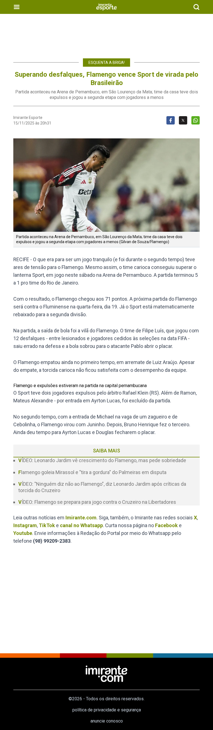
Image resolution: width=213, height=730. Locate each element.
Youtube (22, 533)
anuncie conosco (106, 721)
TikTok (47, 525)
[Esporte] (106, 7)
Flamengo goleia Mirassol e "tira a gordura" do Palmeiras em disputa (92, 472)
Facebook (166, 525)
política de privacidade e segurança (106, 709)
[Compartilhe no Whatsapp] (195, 120)
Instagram (25, 525)
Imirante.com (81, 517)
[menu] (16, 7)
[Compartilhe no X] (183, 120)
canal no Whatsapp (81, 525)
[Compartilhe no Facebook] (170, 120)
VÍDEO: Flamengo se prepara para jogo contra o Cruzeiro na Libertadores (97, 502)
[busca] (196, 7)
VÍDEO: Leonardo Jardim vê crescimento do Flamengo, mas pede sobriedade (102, 460)
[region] (106, 33)
